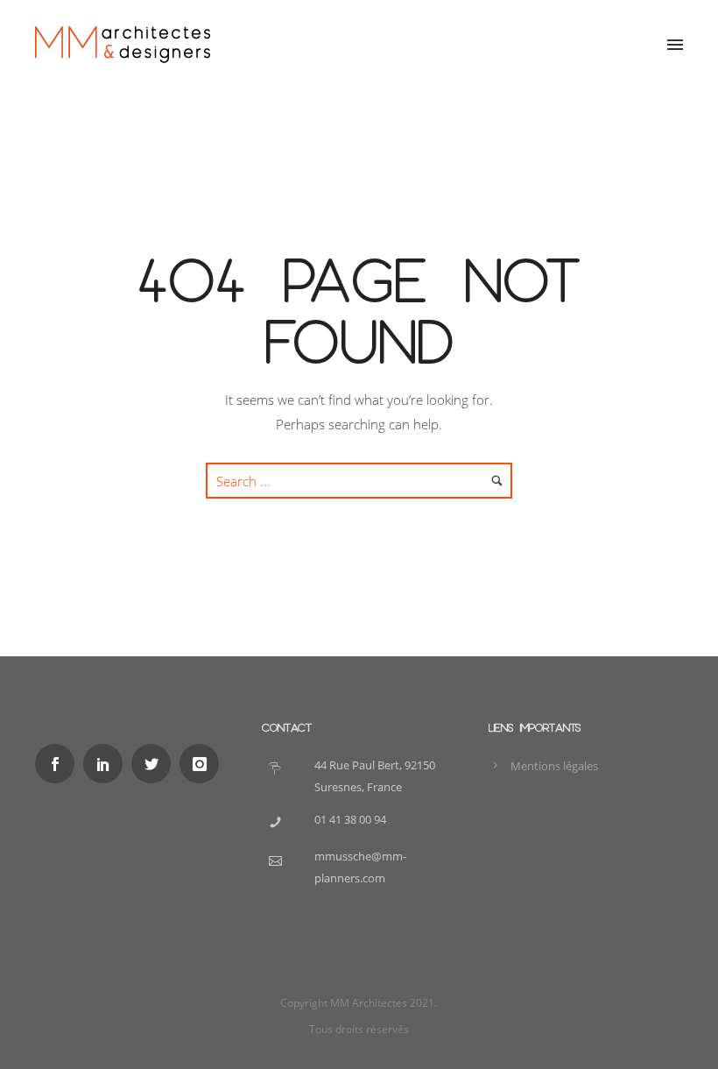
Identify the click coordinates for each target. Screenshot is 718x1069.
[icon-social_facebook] (59, 763)
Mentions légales (554, 766)
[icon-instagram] (204, 763)
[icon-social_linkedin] (107, 763)
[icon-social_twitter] (155, 763)
